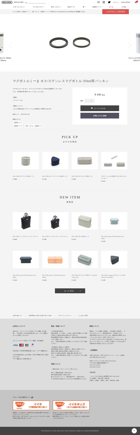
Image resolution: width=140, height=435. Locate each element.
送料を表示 (68, 372)
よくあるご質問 (83, 315)
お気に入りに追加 (99, 116)
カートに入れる (100, 108)
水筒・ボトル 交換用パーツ (40, 11)
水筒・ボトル (55, 7)
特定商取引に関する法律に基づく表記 (40, 315)
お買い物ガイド (17, 315)
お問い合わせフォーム (107, 355)
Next (128, 45)
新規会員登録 (125, 2)
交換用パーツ (96, 7)
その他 (123, 7)
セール (111, 7)
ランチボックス (38, 7)
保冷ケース (71, 7)
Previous (11, 45)
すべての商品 (16, 11)
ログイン (116, 2)
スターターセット (19, 7)
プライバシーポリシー (65, 315)
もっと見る (69, 291)
